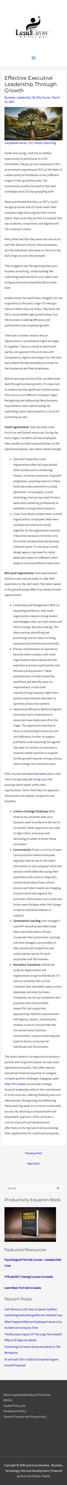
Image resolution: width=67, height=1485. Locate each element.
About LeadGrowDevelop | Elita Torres (27, 1395)
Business (9, 97)
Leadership (23, 97)
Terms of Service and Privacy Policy (25, 1417)
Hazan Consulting (45, 143)
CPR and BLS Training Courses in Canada (28, 1277)
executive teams (36, 774)
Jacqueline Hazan (15, 143)
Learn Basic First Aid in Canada (22, 1288)
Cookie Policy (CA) (14, 1406)
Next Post (33, 1164)
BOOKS (7, 1400)
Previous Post (33, 1153)
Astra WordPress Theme (35, 1476)
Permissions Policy (14, 1411)
